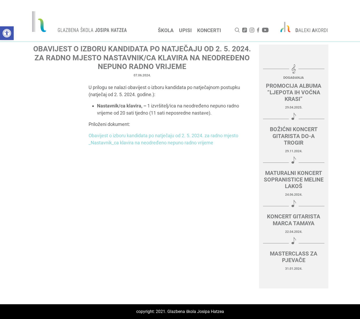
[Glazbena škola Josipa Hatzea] (80, 23)
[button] (7, 33)
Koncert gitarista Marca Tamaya (293, 219)
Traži (237, 30)
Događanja (293, 78)
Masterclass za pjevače (293, 257)
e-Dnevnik (244, 30)
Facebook (258, 30)
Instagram (252, 30)
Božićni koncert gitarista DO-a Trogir (294, 136)
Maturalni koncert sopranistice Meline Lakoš (294, 179)
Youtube (265, 30)
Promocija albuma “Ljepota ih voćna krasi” (293, 92)
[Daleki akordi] (301, 26)
